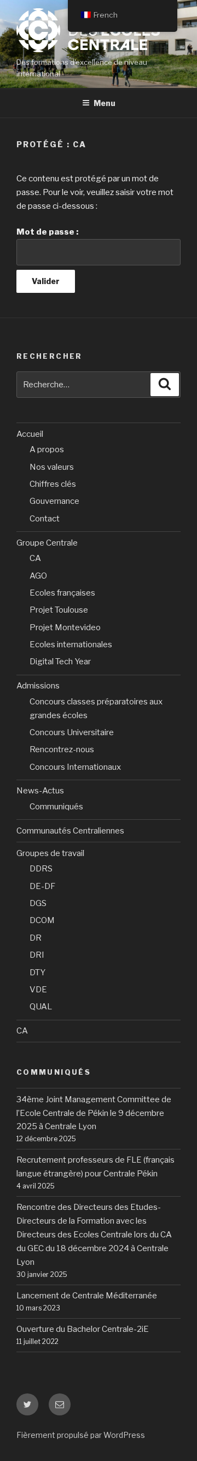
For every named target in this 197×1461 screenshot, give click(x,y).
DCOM (42, 920)
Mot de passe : (47, 232)
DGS (38, 903)
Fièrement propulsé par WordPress (80, 1435)
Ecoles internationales (71, 644)
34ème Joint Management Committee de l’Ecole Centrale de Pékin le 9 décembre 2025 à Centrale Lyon (93, 1113)
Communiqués (56, 807)
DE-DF (42, 886)
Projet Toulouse (59, 610)
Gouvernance (54, 501)
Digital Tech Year (60, 661)
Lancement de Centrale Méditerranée (86, 1296)
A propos (47, 449)
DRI (37, 955)
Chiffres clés (53, 484)
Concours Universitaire (72, 732)
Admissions (38, 686)
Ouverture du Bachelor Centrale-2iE (82, 1329)
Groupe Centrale (47, 543)
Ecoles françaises (62, 593)
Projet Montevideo (65, 627)
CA (35, 558)
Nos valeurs (52, 467)
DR (36, 938)
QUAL (41, 1007)
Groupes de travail (50, 853)
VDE (38, 990)
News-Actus (40, 791)
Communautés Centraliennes (70, 831)
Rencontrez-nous (62, 749)
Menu (104, 103)
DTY (37, 972)
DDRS (41, 869)
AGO (38, 576)
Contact (45, 519)
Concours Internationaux (75, 767)
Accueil (29, 434)
